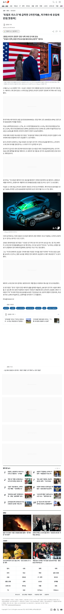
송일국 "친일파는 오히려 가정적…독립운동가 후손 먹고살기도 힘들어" (44, 474)
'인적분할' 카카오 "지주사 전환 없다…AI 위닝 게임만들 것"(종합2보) (14, 320)
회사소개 (17, 594)
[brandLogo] (6, 1)
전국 (8, 573)
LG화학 (12, 308)
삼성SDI (6, 308)
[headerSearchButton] (53, 2)
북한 (40, 573)
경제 (40, 568)
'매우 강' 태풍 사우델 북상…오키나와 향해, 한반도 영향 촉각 (16, 481)
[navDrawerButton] (59, 2)
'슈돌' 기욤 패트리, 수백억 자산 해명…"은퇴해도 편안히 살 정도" (15, 489)
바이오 (56, 577)
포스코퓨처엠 (20, 308)
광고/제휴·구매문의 (27, 594)
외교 (24, 573)
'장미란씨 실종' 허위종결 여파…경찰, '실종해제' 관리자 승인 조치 (16, 496)
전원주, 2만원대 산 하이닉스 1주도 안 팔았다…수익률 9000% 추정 (16, 474)
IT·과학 (40, 577)
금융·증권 (56, 573)
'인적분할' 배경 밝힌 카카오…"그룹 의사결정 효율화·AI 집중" (42, 320)
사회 (24, 568)
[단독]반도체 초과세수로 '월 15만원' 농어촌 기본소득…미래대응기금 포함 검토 (16, 504)
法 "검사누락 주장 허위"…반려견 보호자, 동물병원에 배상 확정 (44, 504)
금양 (44, 308)
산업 (8, 577)
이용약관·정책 (38, 594)
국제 (56, 568)
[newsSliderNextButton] (59, 468)
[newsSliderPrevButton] (55, 468)
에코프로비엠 (30, 308)
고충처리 (46, 594)
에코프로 (38, 308)
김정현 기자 (9, 24)
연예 (4, 513)
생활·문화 (8, 581)
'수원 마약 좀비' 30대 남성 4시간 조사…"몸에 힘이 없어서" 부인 (45, 496)
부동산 (24, 577)
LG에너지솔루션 (52, 308)
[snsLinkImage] (51, 609)
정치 (8, 568)
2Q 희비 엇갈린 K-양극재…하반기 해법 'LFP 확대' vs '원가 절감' (22, 370)
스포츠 (5, 541)
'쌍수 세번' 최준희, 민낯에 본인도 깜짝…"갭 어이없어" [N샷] (45, 481)
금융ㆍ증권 (6, 10)
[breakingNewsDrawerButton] (56, 2)
